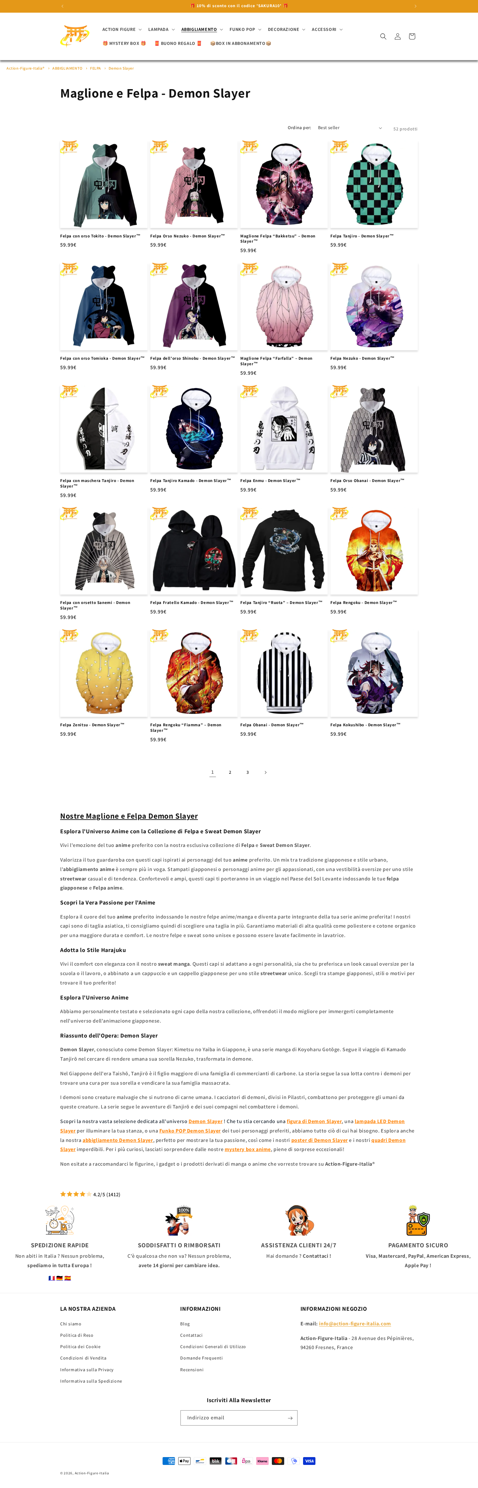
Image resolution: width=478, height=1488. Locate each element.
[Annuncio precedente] (62, 6)
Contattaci (191, 1335)
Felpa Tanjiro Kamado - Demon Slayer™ (191, 480)
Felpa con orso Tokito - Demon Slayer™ (100, 236)
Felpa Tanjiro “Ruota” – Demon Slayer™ (281, 602)
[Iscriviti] (290, 1418)
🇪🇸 (67, 1278)
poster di (319, 1140)
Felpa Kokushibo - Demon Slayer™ (365, 725)
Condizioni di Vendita (83, 1358)
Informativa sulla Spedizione (91, 1381)
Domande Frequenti (201, 1358)
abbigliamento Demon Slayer (118, 1140)
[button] (122, 29)
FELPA (96, 68)
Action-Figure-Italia (92, 1473)
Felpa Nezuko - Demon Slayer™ (362, 358)
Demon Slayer (121, 68)
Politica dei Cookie (80, 1346)
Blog (185, 1323)
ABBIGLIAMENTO (67, 68)
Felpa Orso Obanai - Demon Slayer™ (367, 480)
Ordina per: (299, 127)
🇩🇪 (59, 1278)
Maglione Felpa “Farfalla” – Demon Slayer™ (276, 361)
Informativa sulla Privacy (87, 1369)
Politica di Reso (77, 1335)
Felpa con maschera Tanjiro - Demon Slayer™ (97, 483)
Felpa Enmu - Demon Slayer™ (270, 480)
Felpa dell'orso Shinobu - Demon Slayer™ (192, 358)
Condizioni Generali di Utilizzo (213, 1346)
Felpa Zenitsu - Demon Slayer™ (92, 725)
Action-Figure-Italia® (26, 68)
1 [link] (212, 772)
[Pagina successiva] (265, 772)
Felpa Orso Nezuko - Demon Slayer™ (187, 236)
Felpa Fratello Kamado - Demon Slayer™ (191, 602)
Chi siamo (70, 1323)
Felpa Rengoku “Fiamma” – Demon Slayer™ (185, 727)
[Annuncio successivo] (415, 6)
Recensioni (192, 1369)
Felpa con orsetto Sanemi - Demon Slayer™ (95, 605)
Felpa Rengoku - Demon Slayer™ (363, 602)
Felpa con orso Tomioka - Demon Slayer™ (102, 358)
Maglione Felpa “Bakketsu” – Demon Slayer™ (277, 239)
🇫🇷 (51, 1278)
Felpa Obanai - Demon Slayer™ (272, 725)
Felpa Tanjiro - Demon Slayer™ (362, 236)
